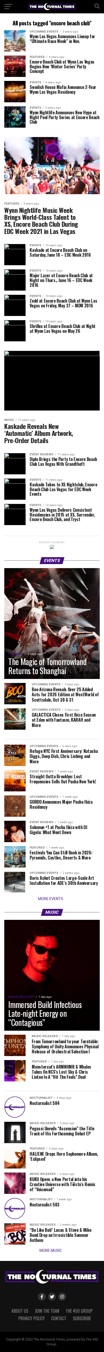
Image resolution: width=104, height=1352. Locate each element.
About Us (19, 1311)
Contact (58, 1318)
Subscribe (82, 1318)
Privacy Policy (31, 1318)
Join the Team (47, 1311)
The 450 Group (79, 1311)
